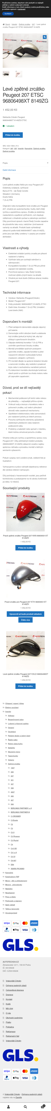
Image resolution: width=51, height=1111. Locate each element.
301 (12, 780)
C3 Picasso (15, 836)
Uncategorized (11, 913)
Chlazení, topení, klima (14, 703)
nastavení (21, 9)
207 (33, 24)
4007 (13, 792)
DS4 (12, 864)
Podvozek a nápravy (13, 901)
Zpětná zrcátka (24, 24)
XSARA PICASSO (17, 868)
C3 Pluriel (15, 840)
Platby (8, 1022)
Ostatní (11, 727)
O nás (8, 1013)
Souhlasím (8, 14)
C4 (12, 844)
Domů (7, 24)
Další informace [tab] (9, 170)
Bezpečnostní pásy (16, 719)
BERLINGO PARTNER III (20, 812)
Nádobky (9, 889)
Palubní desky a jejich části (19, 736)
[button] (45, 37)
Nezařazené (10, 893)
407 (12, 800)
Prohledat (25, 1107)
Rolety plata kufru (15, 743)
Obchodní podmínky (14, 1017)
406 (12, 796)
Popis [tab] (5, 163)
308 (12, 788)
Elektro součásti (12, 707)
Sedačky (11, 748)
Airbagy (11, 715)
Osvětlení (12, 731)
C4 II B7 (14, 848)
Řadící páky (13, 740)
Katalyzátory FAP (12, 876)
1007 (13, 768)
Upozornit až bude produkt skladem (25, 614)
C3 (12, 828)
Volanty (11, 760)
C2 (12, 824)
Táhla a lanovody (12, 909)
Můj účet (9, 1008)
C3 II (12, 832)
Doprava (9, 994)
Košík (8, 1004)
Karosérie (28, 148)
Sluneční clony (14, 752)
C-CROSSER (16, 816)
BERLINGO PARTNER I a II (21, 808)
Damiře (19, 1097)
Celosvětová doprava (15, 990)
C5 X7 (13, 856)
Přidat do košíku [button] (25, 547)
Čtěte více (25, 620)
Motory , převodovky (13, 884)
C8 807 (13, 860)
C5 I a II (14, 852)
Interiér (14, 24)
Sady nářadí (10, 905)
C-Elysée (14, 820)
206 (12, 772)
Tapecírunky (13, 756)
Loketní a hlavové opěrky (18, 723)
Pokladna (10, 1027)
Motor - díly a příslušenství (16, 881)
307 (12, 784)
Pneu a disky (10, 897)
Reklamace (10, 1031)
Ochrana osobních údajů (16, 985)
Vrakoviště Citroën (13, 980)
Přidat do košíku (12, 135)
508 (12, 804)
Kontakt (9, 999)
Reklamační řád (12, 1036)
